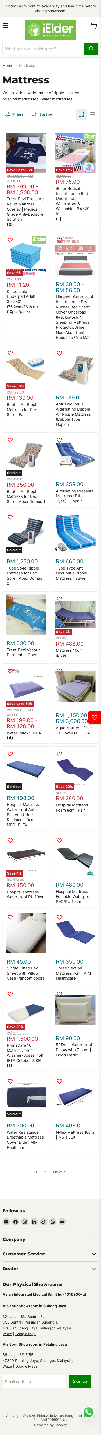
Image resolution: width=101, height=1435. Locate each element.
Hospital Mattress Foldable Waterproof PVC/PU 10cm (74, 896)
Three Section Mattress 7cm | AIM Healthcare (73, 973)
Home (8, 65)
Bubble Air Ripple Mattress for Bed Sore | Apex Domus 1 (26, 496)
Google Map (25, 1334)
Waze (7, 1334)
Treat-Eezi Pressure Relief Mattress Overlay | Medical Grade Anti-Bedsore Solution (25, 209)
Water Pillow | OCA (24, 733)
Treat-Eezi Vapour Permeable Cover (23, 652)
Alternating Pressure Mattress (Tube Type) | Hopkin (75, 495)
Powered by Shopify (50, 1425)
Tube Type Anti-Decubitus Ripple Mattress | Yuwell (72, 573)
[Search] (91, 49)
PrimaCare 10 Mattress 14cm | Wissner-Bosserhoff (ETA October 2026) (25, 1053)
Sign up (80, 1381)
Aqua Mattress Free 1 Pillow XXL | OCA (74, 730)
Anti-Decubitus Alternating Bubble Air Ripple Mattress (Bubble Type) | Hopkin (73, 414)
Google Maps (26, 1366)
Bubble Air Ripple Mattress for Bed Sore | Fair (23, 409)
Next (58, 1171)
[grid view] (81, 114)
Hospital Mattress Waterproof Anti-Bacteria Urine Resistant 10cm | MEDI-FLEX (23, 814)
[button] (10, 224)
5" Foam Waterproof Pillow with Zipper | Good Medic (74, 1049)
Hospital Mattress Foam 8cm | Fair (72, 808)
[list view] (92, 114)
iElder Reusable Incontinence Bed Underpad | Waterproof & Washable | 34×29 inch (72, 201)
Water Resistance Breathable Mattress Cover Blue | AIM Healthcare (25, 1140)
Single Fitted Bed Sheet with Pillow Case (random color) (25, 973)
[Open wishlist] (94, 717)
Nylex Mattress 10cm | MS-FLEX (75, 1135)
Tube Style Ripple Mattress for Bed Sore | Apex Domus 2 (24, 576)
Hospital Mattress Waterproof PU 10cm (25, 894)
